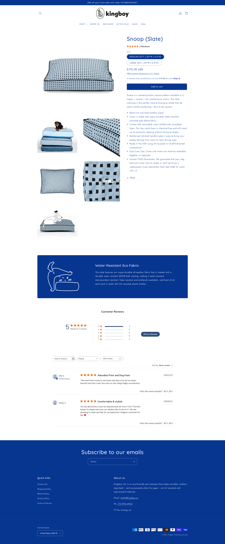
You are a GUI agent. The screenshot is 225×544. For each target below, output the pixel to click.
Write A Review (150, 334)
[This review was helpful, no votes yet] (165, 391)
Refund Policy (43, 493)
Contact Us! (42, 484)
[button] (40, 13)
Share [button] (132, 177)
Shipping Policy (44, 489)
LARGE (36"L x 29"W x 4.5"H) (144, 62)
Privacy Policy (43, 498)
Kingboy (170, 535)
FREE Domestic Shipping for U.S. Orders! (143, 73)
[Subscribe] (134, 461)
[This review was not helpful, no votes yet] (170, 391)
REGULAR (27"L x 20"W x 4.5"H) (145, 56)
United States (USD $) (49, 533)
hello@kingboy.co (129, 497)
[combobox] (88, 358)
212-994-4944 (125, 503)
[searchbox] (61, 359)
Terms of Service (44, 503)
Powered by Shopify (181, 535)
